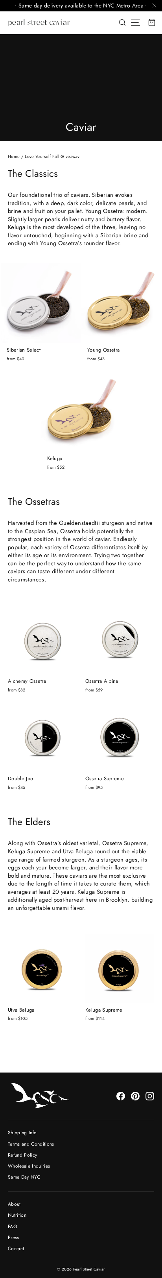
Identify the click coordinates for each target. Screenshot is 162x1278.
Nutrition (17, 1215)
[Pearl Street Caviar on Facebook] (120, 1096)
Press (13, 1237)
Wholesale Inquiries (29, 1166)
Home (14, 156)
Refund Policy (22, 1155)
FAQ (12, 1226)
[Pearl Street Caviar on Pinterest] (135, 1096)
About (14, 1204)
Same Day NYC (24, 1177)
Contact (16, 1248)
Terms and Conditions (31, 1144)
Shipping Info (22, 1132)
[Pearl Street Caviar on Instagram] (149, 1096)
